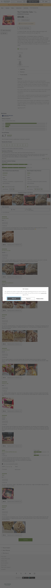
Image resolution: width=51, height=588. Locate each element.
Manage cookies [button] (39, 298)
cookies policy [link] (44, 293)
